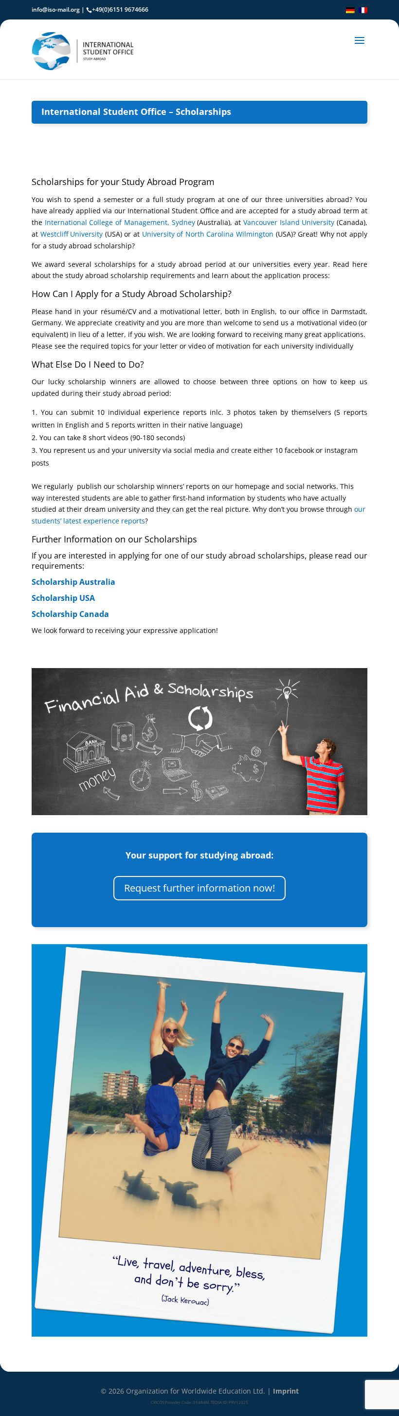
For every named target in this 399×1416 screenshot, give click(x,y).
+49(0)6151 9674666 (120, 9)
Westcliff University (71, 234)
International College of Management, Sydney (120, 222)
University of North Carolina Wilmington (207, 234)
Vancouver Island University (288, 222)
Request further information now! (199, 887)
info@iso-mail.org (56, 9)
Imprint (286, 1391)
